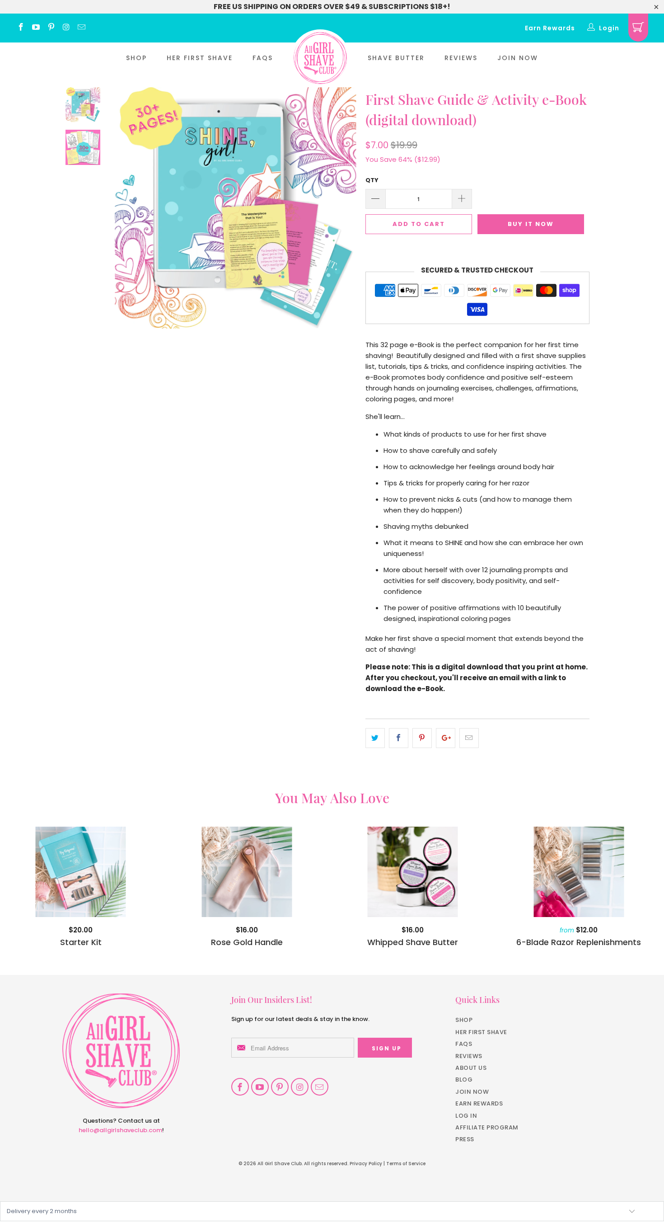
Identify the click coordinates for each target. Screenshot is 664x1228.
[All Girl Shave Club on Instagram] (65, 28)
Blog (463, 1079)
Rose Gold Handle (247, 872)
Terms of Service (406, 1163)
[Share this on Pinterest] (422, 738)
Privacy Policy (366, 1163)
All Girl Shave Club (279, 1163)
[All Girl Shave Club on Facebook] (20, 28)
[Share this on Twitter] (375, 738)
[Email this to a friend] (469, 738)
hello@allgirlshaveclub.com (120, 1130)
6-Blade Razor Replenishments (579, 872)
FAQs (263, 57)
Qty (372, 180)
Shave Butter (396, 57)
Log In (466, 1115)
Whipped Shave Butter (413, 872)
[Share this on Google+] (445, 738)
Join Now (517, 57)
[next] (343, 214)
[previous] (127, 214)
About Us (470, 1067)
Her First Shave (200, 57)
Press (464, 1139)
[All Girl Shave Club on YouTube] (35, 28)
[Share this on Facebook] (398, 738)
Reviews (460, 57)
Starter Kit (81, 872)
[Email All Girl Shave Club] (80, 28)
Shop (136, 57)
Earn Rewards (550, 28)
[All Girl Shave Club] (320, 58)
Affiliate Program (487, 1127)
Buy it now (531, 224)
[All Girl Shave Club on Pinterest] (50, 28)
